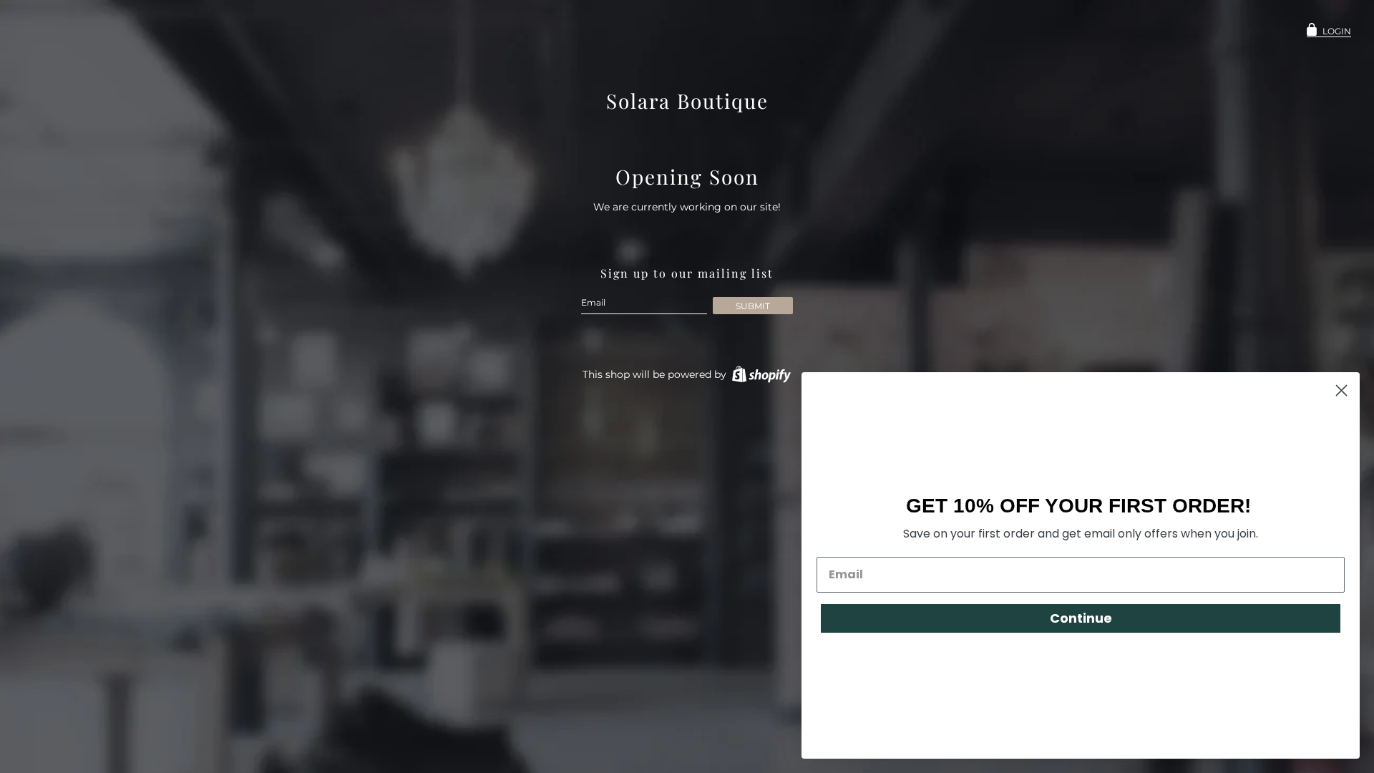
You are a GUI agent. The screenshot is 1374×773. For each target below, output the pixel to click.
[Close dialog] (1341, 390)
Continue (1081, 618)
